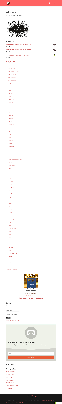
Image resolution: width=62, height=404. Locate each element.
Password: (9, 310)
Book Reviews (10, 371)
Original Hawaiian (13, 200)
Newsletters (10, 380)
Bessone (11, 102)
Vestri (10, 250)
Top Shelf (9, 388)
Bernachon (11, 99)
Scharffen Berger (12, 228)
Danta (10, 137)
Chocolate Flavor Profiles (13, 71)
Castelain (11, 115)
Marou (10, 184)
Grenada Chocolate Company (15, 159)
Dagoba (10, 134)
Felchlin (10, 153)
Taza (10, 237)
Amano (10, 87)
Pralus (10, 209)
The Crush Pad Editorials (13, 386)
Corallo (10, 127)
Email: (8, 306)
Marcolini (11, 181)
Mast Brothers (12, 187)
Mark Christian (11, 15)
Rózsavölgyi (11, 219)
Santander (11, 225)
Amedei (10, 90)
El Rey (10, 150)
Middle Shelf (10, 377)
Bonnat (10, 106)
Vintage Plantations (13, 253)
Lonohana (11, 171)
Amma (10, 93)
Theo (10, 244)
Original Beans (12, 62)
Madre (10, 175)
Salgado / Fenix (12, 222)
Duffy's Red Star (12, 146)
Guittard (11, 162)
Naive (10, 190)
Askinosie (11, 96)
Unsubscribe (19, 402)
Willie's (10, 256)
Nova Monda (12, 193)
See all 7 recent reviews (31, 298)
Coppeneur (11, 124)
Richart (10, 212)
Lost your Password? (12, 320)
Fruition (10, 156)
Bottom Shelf (10, 374)
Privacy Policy (10, 402)
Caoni (10, 112)
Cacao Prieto (12, 109)
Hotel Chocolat (12, 165)
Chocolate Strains (12, 77)
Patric (10, 206)
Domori (10, 143)
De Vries (11, 140)
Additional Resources (12, 269)
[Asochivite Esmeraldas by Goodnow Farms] (31, 295)
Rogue (10, 215)
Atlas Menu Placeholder (13, 65)
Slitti (10, 231)
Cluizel (10, 121)
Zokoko (10, 259)
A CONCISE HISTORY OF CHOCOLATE (16, 266)
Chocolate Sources (12, 74)
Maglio (10, 178)
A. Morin (11, 84)
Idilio (10, 168)
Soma (10, 234)
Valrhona (11, 247)
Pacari (10, 203)
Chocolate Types (11, 68)
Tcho (10, 241)
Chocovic (11, 118)
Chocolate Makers (12, 80)
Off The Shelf (10, 383)
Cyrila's (10, 131)
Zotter (10, 263)
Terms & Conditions (47, 400)
